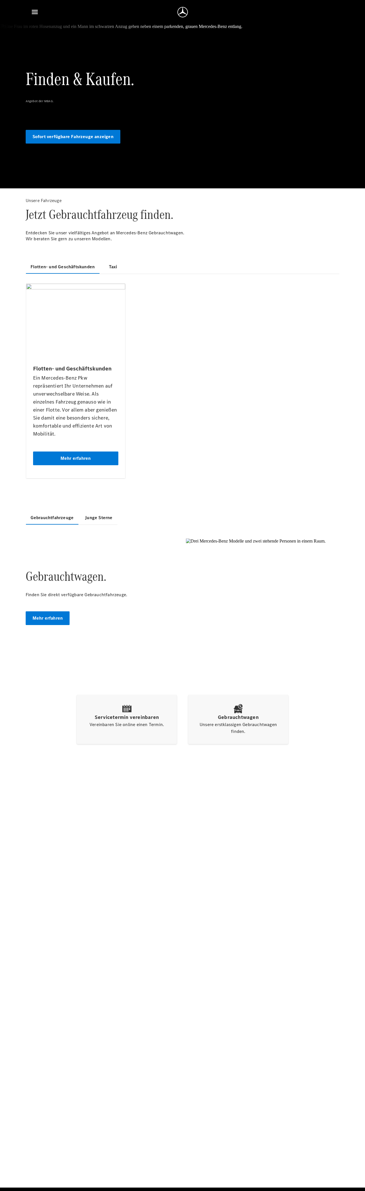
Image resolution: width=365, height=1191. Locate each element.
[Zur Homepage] (183, 12)
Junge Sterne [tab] (98, 518)
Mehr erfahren (48, 618)
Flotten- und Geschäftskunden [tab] (63, 267)
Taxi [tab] (113, 267)
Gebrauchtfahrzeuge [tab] (52, 518)
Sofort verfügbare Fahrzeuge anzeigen (73, 137)
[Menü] (35, 12)
